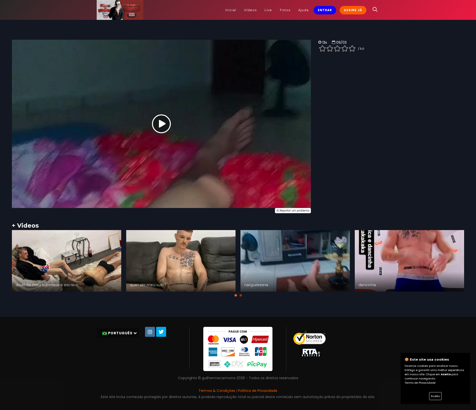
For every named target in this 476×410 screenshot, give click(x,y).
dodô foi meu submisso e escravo (47, 284)
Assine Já (353, 10)
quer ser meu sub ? (148, 284)
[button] (236, 295)
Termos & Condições (217, 390)
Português (120, 333)
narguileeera (256, 284)
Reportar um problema (294, 210)
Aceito (435, 396)
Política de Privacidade (257, 390)
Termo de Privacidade (420, 383)
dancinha (367, 284)
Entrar (325, 10)
